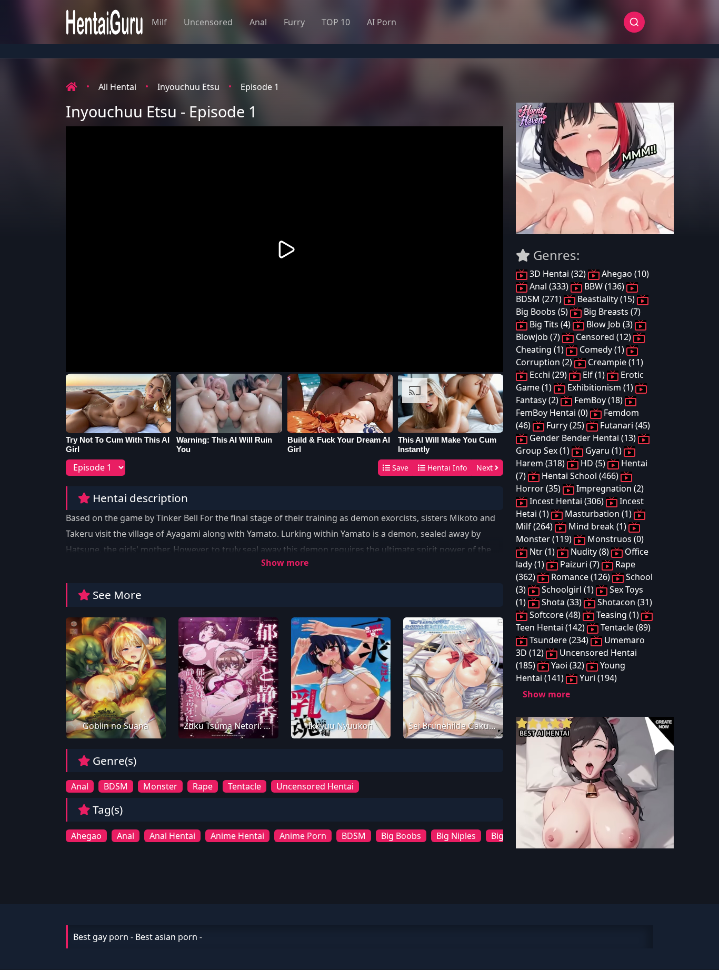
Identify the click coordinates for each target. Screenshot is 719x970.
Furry (294, 22)
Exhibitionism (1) (600, 387)
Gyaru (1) (603, 450)
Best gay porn (100, 937)
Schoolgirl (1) (568, 589)
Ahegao (86, 836)
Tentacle (244, 786)
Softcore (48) (555, 615)
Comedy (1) (601, 349)
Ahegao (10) (624, 273)
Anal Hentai (172, 836)
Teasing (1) (617, 615)
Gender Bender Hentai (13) (582, 438)
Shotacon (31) (623, 602)
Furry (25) (565, 425)
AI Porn (381, 22)
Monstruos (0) (614, 539)
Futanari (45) (624, 425)
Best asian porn (166, 937)
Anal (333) (549, 286)
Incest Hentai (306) (566, 501)
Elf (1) (594, 375)
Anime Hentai (237, 836)
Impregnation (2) (609, 488)
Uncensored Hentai (315, 786)
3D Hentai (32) (557, 273)
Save (399, 468)
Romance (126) (580, 577)
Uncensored (208, 22)
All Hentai (117, 87)
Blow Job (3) (609, 324)
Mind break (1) (597, 526)
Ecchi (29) (548, 375)
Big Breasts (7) (611, 311)
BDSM (116, 786)
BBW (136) (604, 286)
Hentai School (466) (580, 476)
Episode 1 (260, 87)
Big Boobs (401, 836)
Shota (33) (562, 602)
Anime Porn (302, 836)
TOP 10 (336, 22)
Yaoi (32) (567, 665)
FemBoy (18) (598, 400)
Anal (258, 22)
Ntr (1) (542, 551)
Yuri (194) (597, 678)
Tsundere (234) (559, 640)
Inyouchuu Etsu (188, 87)
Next (485, 468)
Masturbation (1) (598, 513)
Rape (203, 786)
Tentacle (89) (624, 627)
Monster (160, 786)
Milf (159, 22)
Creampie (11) (614, 362)
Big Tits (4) (550, 324)
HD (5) (592, 463)
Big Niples (456, 836)
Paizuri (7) (580, 564)
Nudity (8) (589, 551)
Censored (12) (603, 337)
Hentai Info (446, 468)
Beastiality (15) (606, 299)
